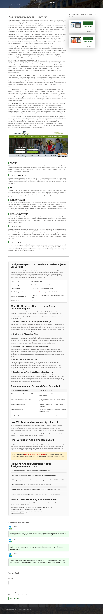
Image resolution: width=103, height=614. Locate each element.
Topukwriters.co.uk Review (17, 511)
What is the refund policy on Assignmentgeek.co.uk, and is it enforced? (31, 484)
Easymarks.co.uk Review (17, 509)
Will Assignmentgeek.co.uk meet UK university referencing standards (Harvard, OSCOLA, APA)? (38, 480)
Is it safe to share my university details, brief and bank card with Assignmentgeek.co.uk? (36, 494)
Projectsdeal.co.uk (35, 295)
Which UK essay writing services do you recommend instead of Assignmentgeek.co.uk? (36, 489)
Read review (88, 27)
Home (9, 5)
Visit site (88, 23)
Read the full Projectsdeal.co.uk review (35, 454)
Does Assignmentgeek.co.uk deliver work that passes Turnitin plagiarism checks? (34, 475)
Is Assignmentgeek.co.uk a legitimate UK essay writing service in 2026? (31, 470)
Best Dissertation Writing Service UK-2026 (20, 5)
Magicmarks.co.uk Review (17, 513)
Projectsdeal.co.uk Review (17, 507)
